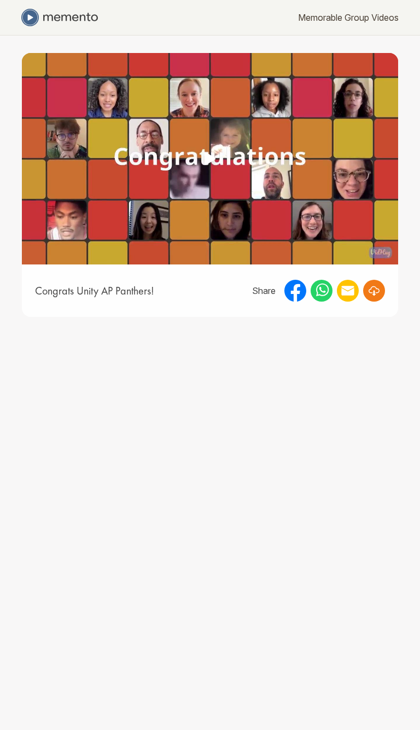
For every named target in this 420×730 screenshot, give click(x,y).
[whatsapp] (321, 291)
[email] (348, 291)
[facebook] (295, 291)
